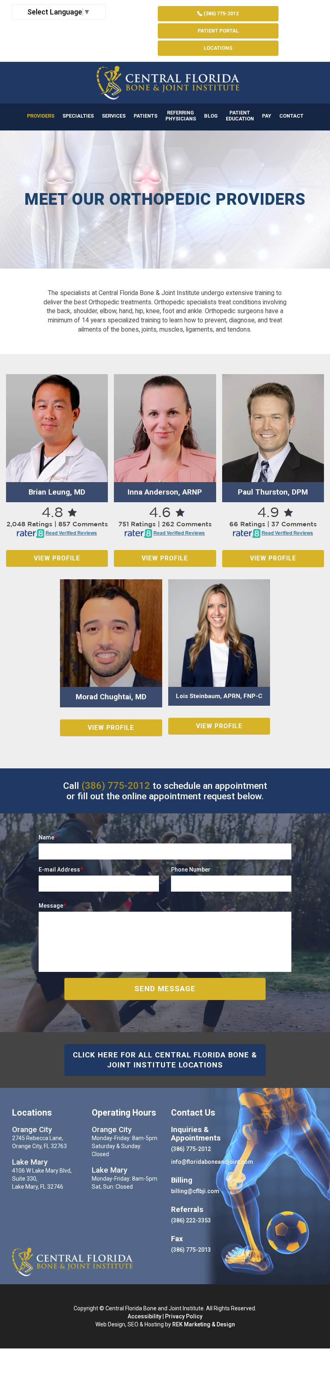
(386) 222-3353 (191, 1220)
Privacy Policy (183, 1316)
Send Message (165, 988)
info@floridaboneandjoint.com (212, 1162)
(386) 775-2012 (220, 13)
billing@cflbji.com (195, 1191)
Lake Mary (29, 1162)
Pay (266, 116)
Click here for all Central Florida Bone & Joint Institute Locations (165, 1060)
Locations (218, 48)
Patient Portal (218, 31)
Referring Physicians (180, 116)
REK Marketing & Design (203, 1324)
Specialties (78, 116)
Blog (211, 116)
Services (114, 116)
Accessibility (144, 1316)
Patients (145, 116)
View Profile (57, 558)
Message (52, 905)
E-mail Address (61, 869)
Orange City (32, 1129)
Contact (291, 116)
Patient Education (240, 116)
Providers (40, 116)
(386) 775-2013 (191, 1249)
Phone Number (190, 869)
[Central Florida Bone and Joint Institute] (165, 83)
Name (48, 837)
